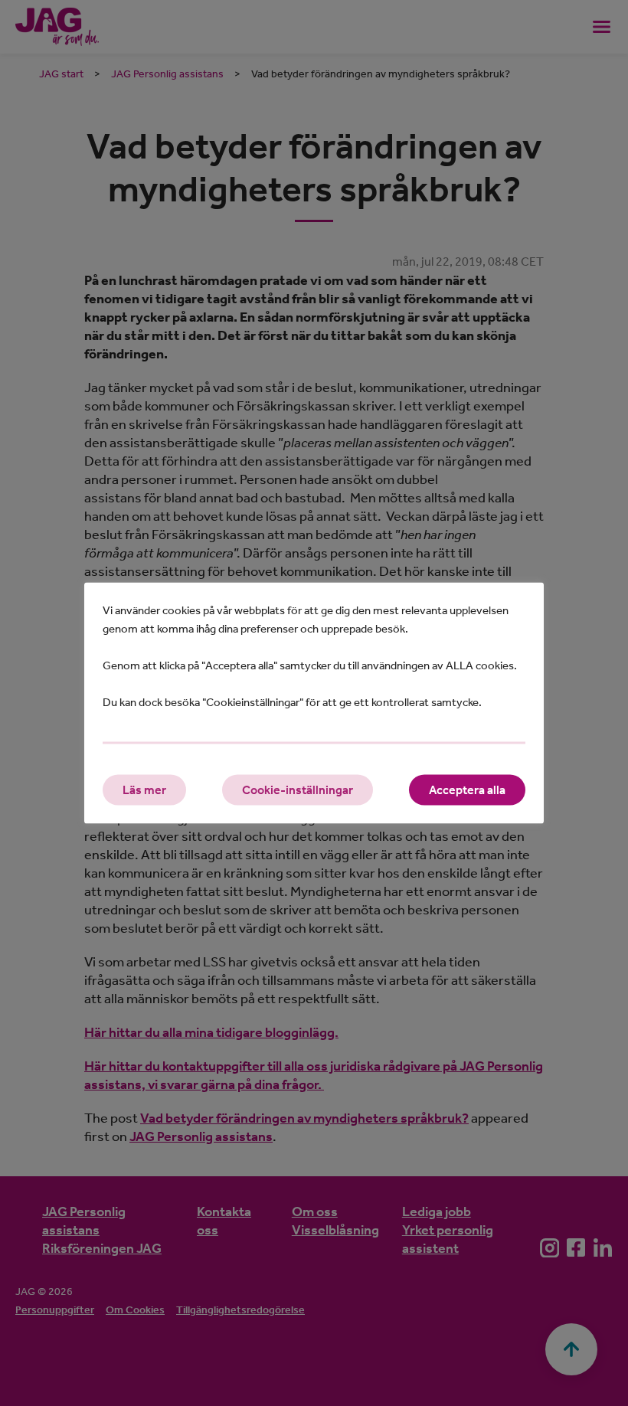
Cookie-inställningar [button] (297, 790)
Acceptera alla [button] (467, 790)
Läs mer (144, 790)
